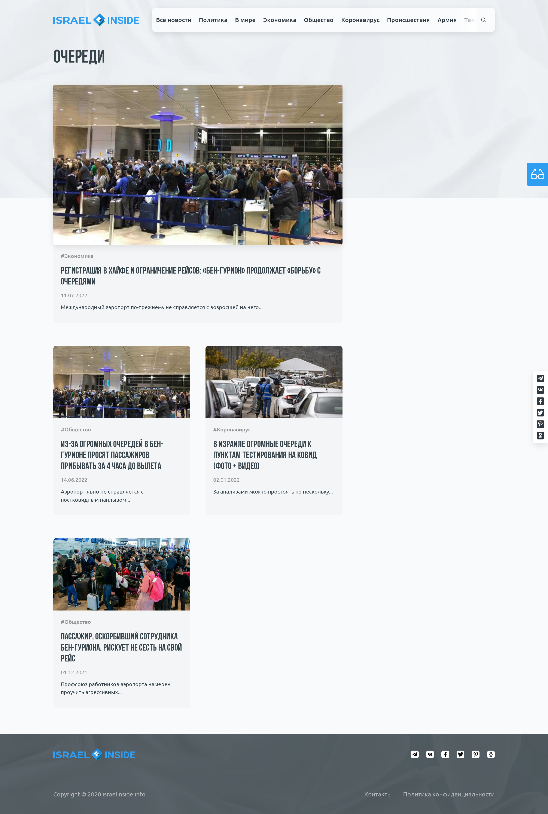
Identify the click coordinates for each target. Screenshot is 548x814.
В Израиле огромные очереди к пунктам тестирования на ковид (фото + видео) (265, 455)
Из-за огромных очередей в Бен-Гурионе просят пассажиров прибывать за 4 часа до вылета (112, 455)
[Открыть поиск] (484, 19)
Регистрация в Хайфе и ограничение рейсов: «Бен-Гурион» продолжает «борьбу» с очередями (191, 277)
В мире (245, 19)
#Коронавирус (232, 429)
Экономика (279, 19)
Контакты (378, 794)
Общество (319, 19)
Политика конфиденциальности (449, 794)
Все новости (173, 19)
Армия (447, 19)
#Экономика (77, 256)
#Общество (76, 429)
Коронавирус (360, 19)
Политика (213, 19)
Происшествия (408, 19)
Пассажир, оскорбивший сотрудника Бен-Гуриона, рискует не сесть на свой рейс (121, 648)
